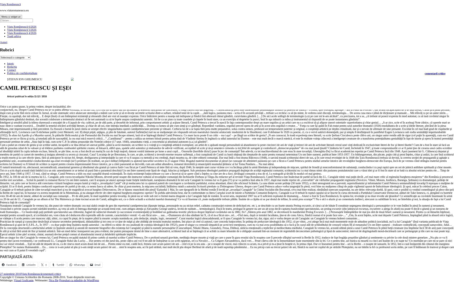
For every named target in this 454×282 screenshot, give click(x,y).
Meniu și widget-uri (11, 16)
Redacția (12, 66)
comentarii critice (435, 73)
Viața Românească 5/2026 (21, 29)
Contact (11, 70)
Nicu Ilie (54, 280)
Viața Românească (10, 4)
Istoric (10, 63)
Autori (3, 42)
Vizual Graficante (24, 280)
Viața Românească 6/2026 (21, 26)
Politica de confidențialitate (22, 73)
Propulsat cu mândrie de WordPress (79, 280)
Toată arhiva (14, 36)
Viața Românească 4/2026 (21, 33)
